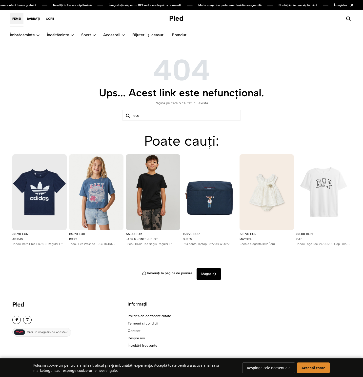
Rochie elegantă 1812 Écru (257, 244)
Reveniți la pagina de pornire (169, 273)
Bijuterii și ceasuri (148, 35)
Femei (16, 18)
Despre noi (136, 338)
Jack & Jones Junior (142, 239)
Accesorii (111, 35)
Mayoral (246, 239)
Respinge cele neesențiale (268, 367)
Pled (18, 304)
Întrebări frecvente (142, 345)
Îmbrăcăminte (22, 35)
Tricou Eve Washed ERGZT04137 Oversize (91, 244)
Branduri (179, 35)
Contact (134, 331)
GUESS (187, 239)
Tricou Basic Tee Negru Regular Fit (149, 244)
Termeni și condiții (143, 323)
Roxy (73, 239)
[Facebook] (16, 320)
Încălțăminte (58, 35)
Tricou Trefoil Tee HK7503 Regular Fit (37, 244)
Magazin (207, 274)
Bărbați (33, 18)
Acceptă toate (313, 367)
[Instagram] (27, 320)
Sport (86, 35)
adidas (17, 239)
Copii (50, 18)
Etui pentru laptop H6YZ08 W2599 (206, 244)
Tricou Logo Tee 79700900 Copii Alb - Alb (322, 244)
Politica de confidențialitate (149, 316)
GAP (299, 239)
